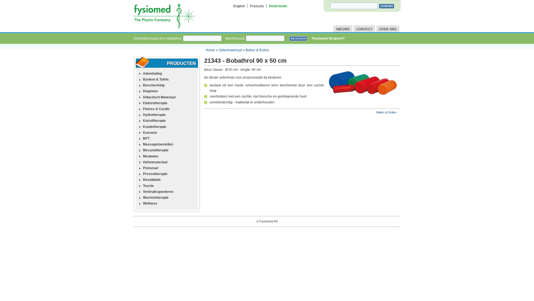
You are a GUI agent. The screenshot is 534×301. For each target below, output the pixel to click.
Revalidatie (152, 180)
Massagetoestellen (158, 144)
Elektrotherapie (155, 103)
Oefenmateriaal (230, 50)
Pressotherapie (155, 174)
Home (210, 50)
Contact (364, 29)
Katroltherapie (154, 121)
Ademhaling (152, 74)
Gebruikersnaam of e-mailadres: (158, 38)
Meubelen (150, 156)
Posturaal (150, 168)
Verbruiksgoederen (158, 192)
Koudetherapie (154, 127)
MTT (146, 138)
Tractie (148, 186)
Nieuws (343, 29)
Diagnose (150, 91)
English (239, 6)
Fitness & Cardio (156, 109)
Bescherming (153, 85)
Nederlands (278, 6)
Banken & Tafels (156, 79)
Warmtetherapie (156, 198)
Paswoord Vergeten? (328, 38)
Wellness (150, 203)
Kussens (150, 133)
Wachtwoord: (235, 38)
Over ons (388, 29)
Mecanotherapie (156, 150)
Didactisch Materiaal (159, 97)
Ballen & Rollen (257, 50)
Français (257, 6)
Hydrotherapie (154, 115)
